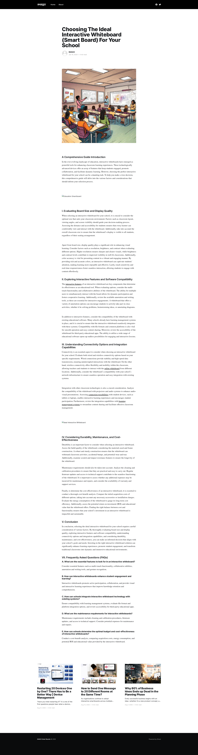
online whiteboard (112, 368)
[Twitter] (160, 4)
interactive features (74, 284)
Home (53, 5)
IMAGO (72, 52)
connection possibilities (98, 394)
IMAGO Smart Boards (43, 739)
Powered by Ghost (155, 739)
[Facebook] (156, 4)
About (61, 5)
